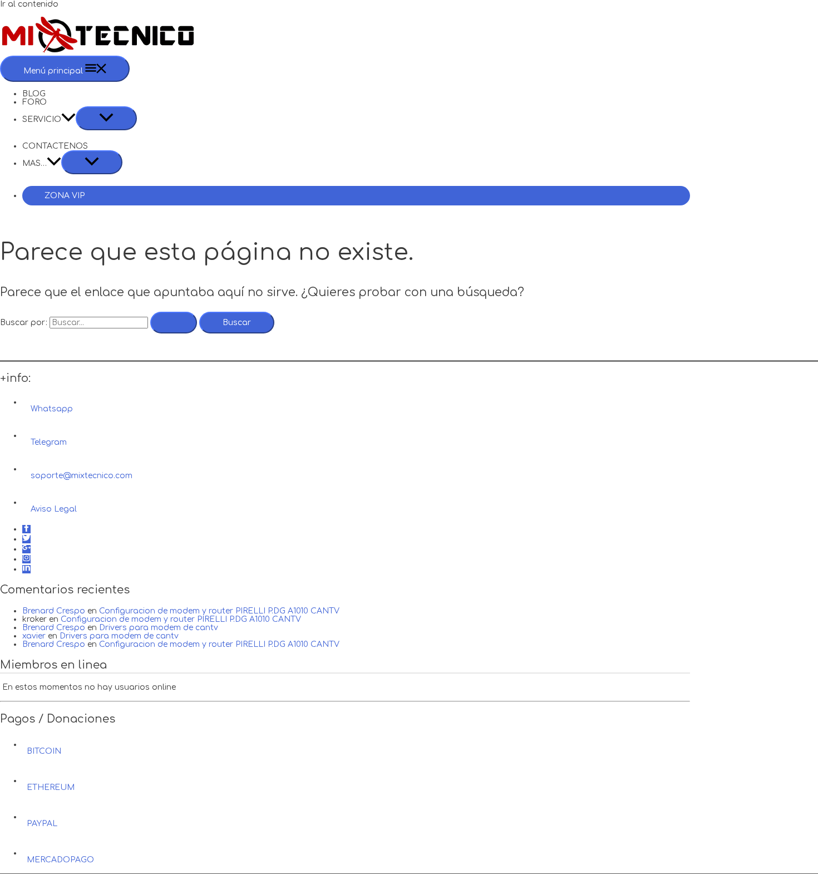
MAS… (34, 163)
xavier (34, 636)
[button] (68, 119)
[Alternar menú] (106, 118)
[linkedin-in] (26, 569)
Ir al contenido (29, 4)
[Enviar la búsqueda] (173, 322)
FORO (34, 102)
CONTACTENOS (55, 146)
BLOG (34, 94)
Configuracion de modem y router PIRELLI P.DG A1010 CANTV (219, 611)
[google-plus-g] (26, 549)
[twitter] (26, 539)
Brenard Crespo (53, 611)
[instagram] (26, 559)
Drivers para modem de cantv (158, 627)
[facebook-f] (26, 529)
